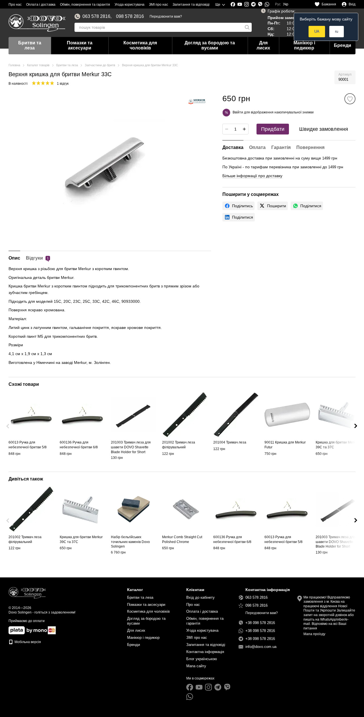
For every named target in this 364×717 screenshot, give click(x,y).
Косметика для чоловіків (140, 45)
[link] (238, 206)
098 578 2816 (130, 16)
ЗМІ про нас (158, 5)
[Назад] (8, 426)
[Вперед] (356, 426)
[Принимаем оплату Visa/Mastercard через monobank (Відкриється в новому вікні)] (28, 630)
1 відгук (63, 84)
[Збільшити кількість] (244, 129)
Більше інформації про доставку (252, 175)
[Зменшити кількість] (227, 129)
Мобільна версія (27, 642)
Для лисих (263, 45)
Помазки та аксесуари (79, 45)
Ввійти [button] (238, 112)
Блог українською (201, 659)
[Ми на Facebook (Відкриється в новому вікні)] (233, 4)
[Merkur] (197, 102)
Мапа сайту (196, 666)
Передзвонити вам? (166, 16)
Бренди (342, 45)
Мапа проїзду (314, 634)
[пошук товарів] (247, 27)
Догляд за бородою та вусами (210, 45)
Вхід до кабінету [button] (200, 597)
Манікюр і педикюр (304, 45)
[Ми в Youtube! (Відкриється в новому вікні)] (239, 4)
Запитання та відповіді (191, 5)
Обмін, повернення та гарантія (85, 5)
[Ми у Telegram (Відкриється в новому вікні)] (253, 4)
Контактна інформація (205, 652)
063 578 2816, (96, 16)
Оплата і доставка (40, 5)
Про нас (15, 5)
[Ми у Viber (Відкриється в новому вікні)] (260, 4)
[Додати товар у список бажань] (349, 98)
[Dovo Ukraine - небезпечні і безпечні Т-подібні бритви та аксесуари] (27, 593)
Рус (278, 4)
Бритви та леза (29, 45)
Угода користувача (129, 5)
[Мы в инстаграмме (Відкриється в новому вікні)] (246, 4)
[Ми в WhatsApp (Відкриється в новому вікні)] (267, 4)
